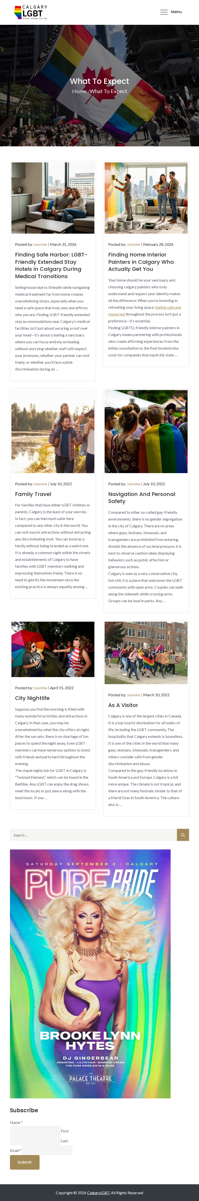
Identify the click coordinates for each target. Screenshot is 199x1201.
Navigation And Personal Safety (141, 497)
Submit (25, 1162)
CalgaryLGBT (98, 1192)
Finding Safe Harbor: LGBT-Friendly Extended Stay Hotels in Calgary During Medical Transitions (51, 265)
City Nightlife (32, 698)
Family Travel (33, 494)
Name (16, 1122)
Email (16, 1150)
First (65, 1130)
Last (64, 1140)
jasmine (40, 244)
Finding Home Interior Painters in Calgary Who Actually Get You (141, 262)
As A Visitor (123, 705)
